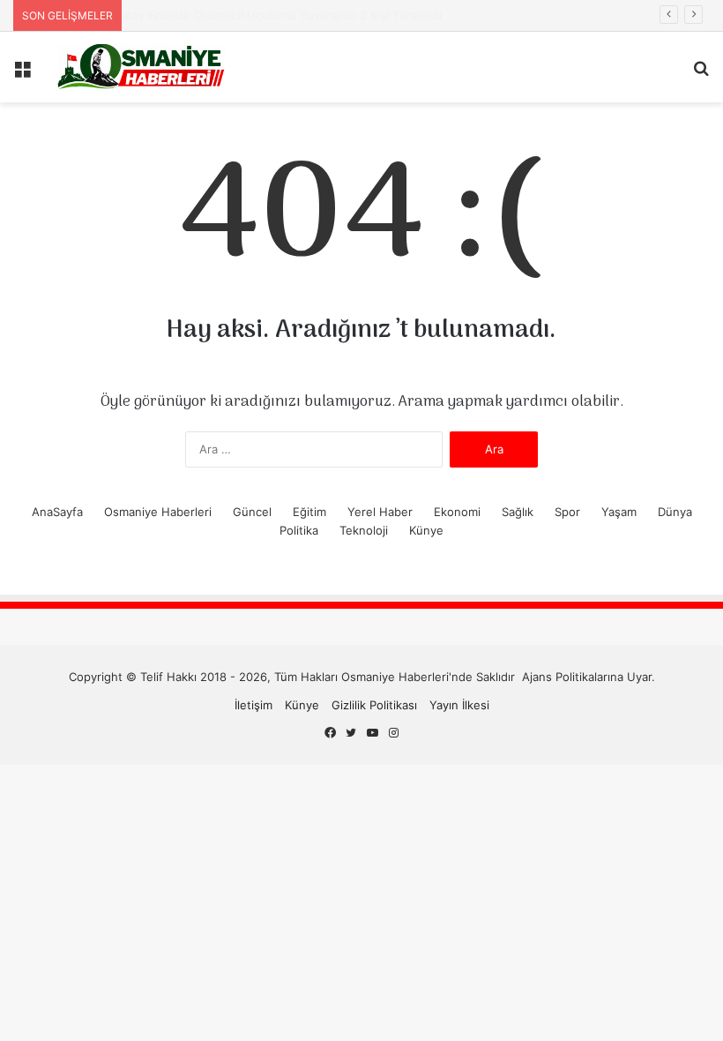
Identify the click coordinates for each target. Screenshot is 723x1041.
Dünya (675, 512)
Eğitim (309, 512)
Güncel (252, 512)
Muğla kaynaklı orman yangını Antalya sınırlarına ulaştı (262, 15)
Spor (567, 512)
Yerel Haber (380, 512)
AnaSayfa (57, 512)
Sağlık (517, 512)
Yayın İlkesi (459, 705)
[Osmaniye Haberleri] (141, 67)
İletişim (253, 705)
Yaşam (619, 512)
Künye (426, 530)
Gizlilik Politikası (374, 705)
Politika (299, 530)
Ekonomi (457, 512)
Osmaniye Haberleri (158, 512)
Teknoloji (363, 530)
